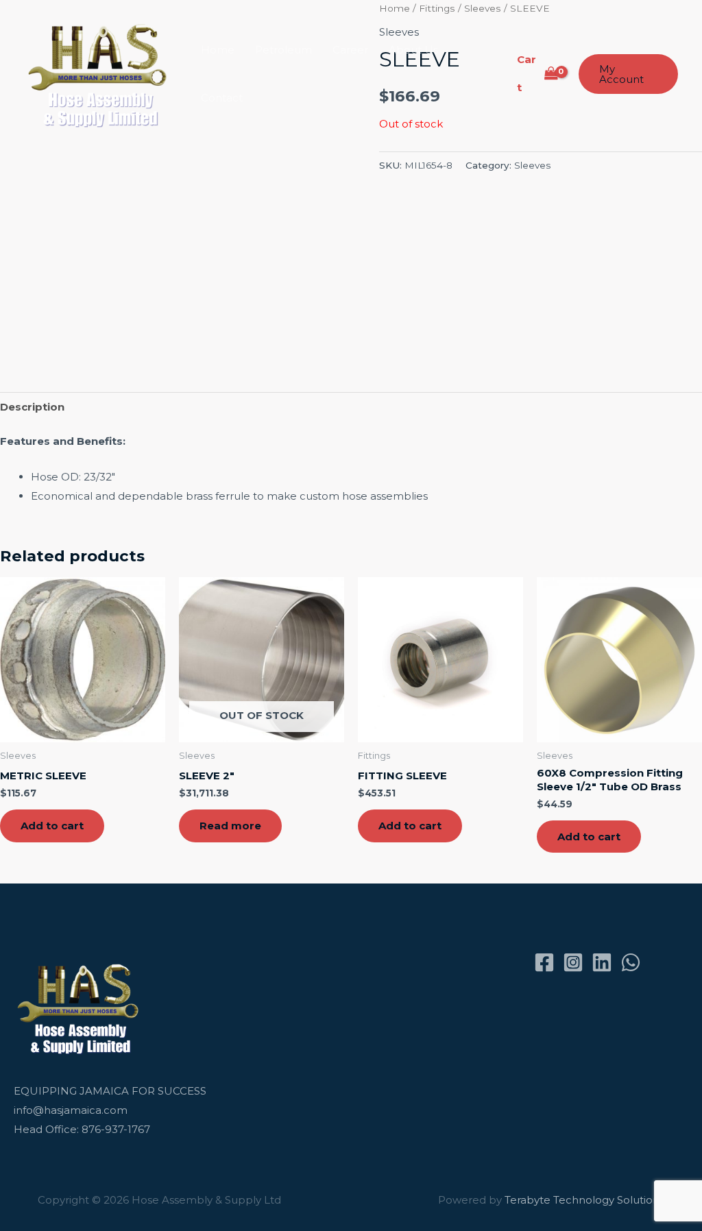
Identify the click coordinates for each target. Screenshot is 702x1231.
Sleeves (532, 165)
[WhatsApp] (630, 962)
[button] (628, 74)
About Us (413, 49)
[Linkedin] (602, 962)
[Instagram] (573, 962)
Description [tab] (32, 406)
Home (217, 49)
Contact (222, 97)
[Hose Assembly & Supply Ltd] (100, 73)
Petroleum (283, 49)
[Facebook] (544, 962)
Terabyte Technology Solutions (584, 1199)
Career (350, 49)
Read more (230, 825)
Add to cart (52, 825)
